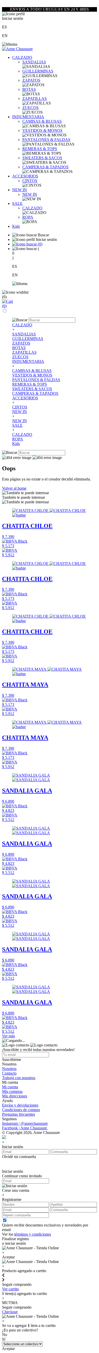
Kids (16, 226)
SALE (17, 203)
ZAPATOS (31, 80)
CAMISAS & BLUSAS (42, 121)
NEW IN (19, 190)
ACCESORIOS (25, 176)
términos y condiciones (32, 1234)
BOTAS (29, 89)
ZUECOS (30, 107)
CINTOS (29, 181)
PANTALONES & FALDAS (46, 139)
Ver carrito (10, 1289)
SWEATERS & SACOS (42, 158)
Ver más (8, 1036)
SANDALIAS (34, 62)
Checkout (10, 1312)
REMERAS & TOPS (39, 149)
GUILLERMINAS (37, 71)
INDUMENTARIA (28, 117)
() (39, 244)
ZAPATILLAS (34, 98)
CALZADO (22, 57)
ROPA (27, 217)
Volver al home (14, 488)
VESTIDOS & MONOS (42, 130)
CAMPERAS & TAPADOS (45, 167)
